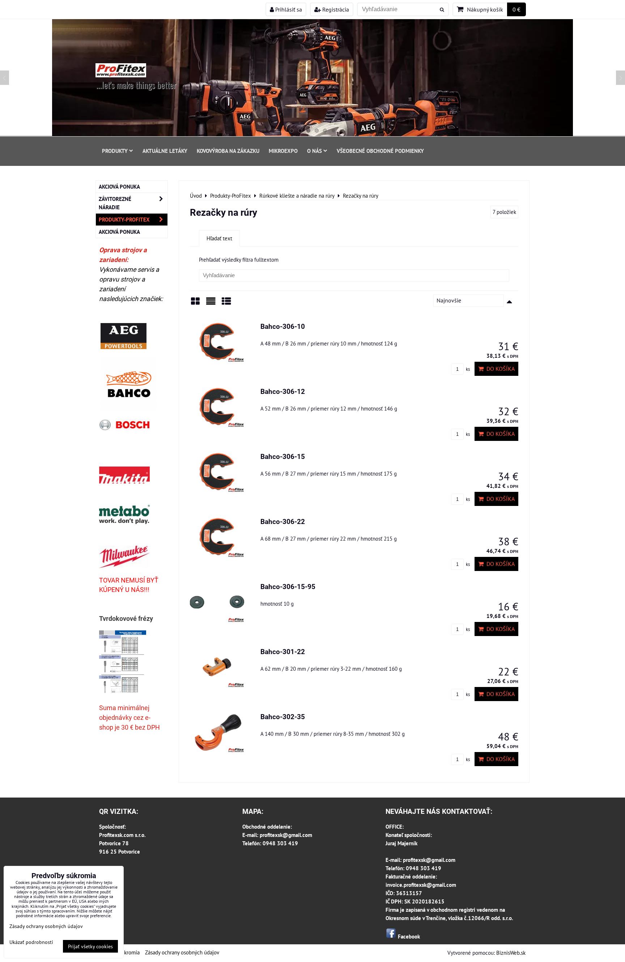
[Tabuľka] (226, 304)
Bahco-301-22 (282, 652)
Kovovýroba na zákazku (228, 150)
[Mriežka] (195, 304)
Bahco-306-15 (282, 456)
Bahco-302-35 (282, 717)
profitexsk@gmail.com (286, 834)
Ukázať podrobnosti (31, 942)
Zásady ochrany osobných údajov (182, 952)
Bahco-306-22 (282, 521)
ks (467, 369)
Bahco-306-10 (282, 326)
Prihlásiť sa (288, 9)
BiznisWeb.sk (511, 952)
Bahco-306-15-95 (287, 587)
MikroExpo (283, 150)
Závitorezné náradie (115, 203)
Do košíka (499, 368)
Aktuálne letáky (165, 150)
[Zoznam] (210, 304)
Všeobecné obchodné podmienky (380, 150)
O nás (314, 150)
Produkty (115, 150)
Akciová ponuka (119, 186)
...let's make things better (136, 84)
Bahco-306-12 (282, 391)
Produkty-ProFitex (124, 219)
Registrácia (335, 9)
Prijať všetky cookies (90, 946)
